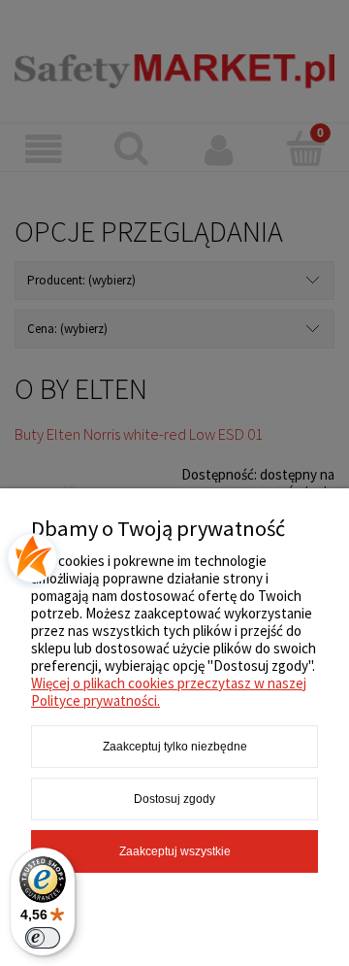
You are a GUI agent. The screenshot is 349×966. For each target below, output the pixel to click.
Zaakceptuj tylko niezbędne (175, 746)
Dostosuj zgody (174, 799)
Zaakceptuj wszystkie (175, 851)
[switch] (42, 938)
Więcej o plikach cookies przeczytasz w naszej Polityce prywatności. (168, 692)
